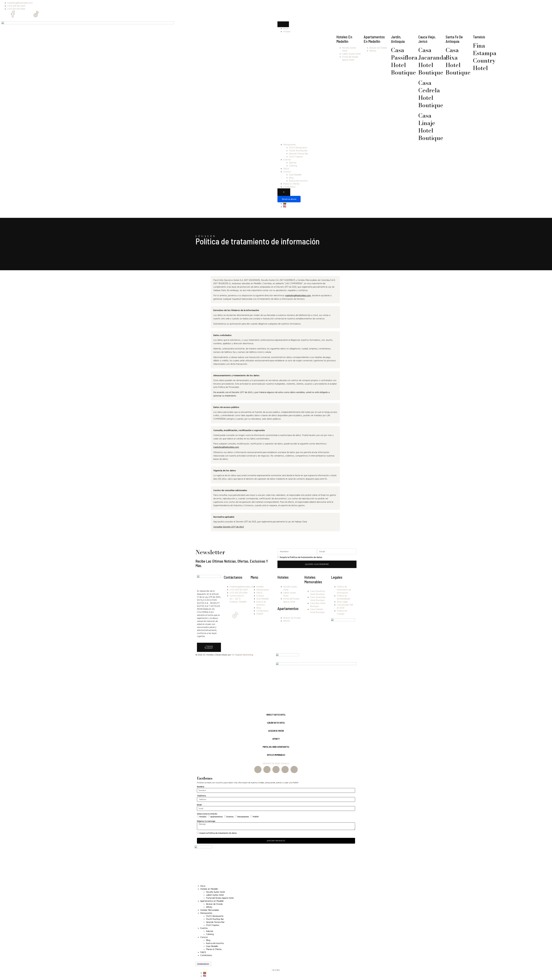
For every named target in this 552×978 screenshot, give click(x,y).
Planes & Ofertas (291, 184)
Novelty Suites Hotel (215, 892)
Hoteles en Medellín (209, 889)
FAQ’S (286, 168)
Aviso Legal (342, 601)
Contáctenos (289, 187)
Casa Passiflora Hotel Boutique (404, 61)
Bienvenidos (203, 964)
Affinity (372, 51)
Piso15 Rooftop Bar (298, 150)
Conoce (287, 171)
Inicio (286, 28)
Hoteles (287, 31)
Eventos (287, 159)
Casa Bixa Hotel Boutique (458, 61)
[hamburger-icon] (283, 24)
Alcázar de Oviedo (378, 48)
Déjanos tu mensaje (206, 821)
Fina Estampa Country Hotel (484, 56)
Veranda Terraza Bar (298, 153)
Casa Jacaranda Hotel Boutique (432, 61)
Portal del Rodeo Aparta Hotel (219, 898)
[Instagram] (5, 14)
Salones (292, 162)
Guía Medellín (295, 174)
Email (199, 805)
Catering (293, 165)
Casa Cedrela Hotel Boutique (430, 94)
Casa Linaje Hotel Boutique (430, 126)
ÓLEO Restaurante (298, 147)
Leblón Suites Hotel (351, 54)
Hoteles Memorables (313, 579)
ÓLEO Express (296, 156)
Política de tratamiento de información (344, 589)
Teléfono (201, 796)
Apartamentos (216, 817)
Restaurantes (289, 144)
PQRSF (259, 614)
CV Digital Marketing (242, 654)
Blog (291, 177)
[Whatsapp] (20, 14)
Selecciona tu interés (207, 814)
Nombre (201, 787)
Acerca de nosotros (298, 180)
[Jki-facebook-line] (235, 607)
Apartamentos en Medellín (212, 901)
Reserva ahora (289, 199)
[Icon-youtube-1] (28, 14)
